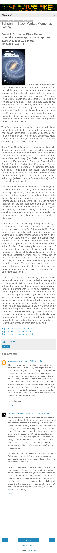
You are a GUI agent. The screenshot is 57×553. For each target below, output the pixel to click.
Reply (10, 405)
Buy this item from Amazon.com (16, 331)
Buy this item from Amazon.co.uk (17, 334)
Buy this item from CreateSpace (16, 328)
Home (28, 540)
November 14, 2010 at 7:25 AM (37, 413)
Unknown (12, 361)
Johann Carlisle (15, 413)
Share (6, 346)
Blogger (33, 550)
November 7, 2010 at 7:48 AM (31, 361)
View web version (28, 545)
